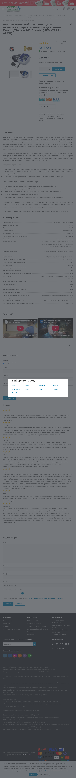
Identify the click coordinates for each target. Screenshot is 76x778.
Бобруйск (56, 389)
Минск (14, 386)
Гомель (27, 389)
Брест (27, 386)
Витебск (42, 389)
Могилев (42, 386)
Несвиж (55, 386)
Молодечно (16, 389)
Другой (14, 393)
